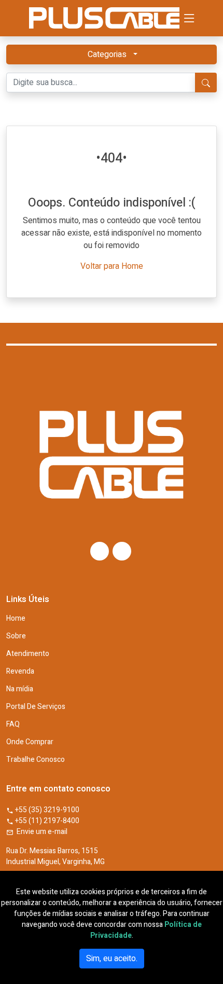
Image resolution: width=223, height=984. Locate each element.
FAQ (13, 724)
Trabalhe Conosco (35, 759)
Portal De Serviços (35, 706)
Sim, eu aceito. (111, 958)
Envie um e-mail (40, 831)
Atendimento (27, 654)
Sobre (16, 636)
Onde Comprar (29, 742)
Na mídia (19, 689)
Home (15, 618)
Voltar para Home (111, 266)
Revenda (20, 671)
